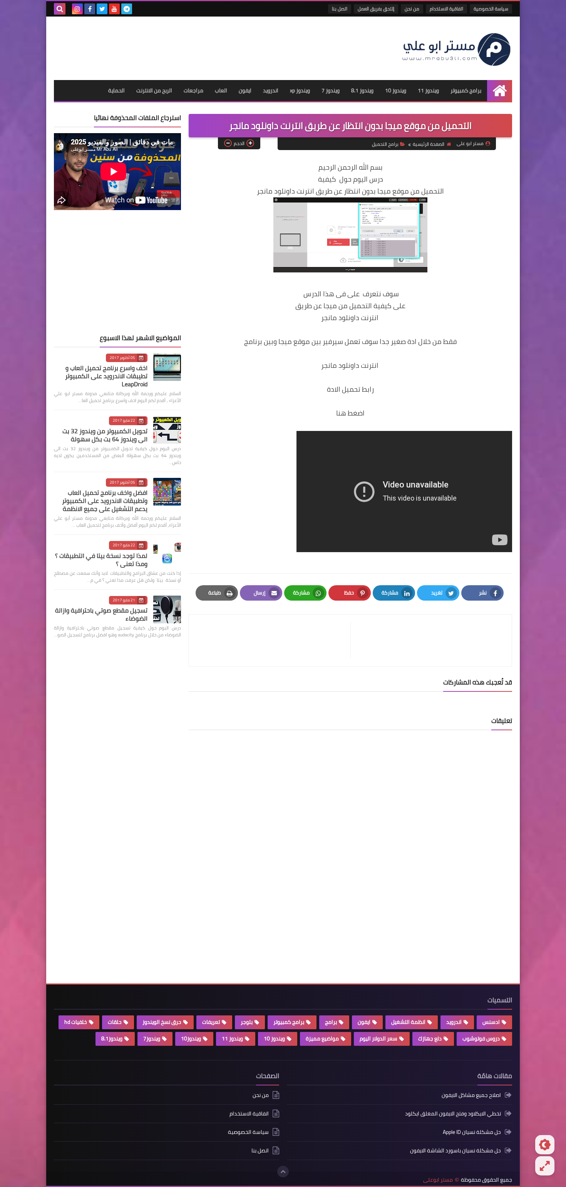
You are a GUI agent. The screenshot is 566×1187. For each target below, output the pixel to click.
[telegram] (126, 8)
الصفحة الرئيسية (428, 144)
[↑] (283, 1171)
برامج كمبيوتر (465, 90)
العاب (221, 90)
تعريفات (211, 1022)
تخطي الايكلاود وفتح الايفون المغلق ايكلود (453, 1114)
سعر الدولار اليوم (378, 1038)
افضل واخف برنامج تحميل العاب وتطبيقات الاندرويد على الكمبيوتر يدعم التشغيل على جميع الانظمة (104, 500)
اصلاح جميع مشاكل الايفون (471, 1095)
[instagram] (77, 8)
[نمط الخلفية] (544, 1165)
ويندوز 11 (428, 90)
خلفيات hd (75, 1022)
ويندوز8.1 (111, 1038)
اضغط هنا (350, 413)
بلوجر (247, 1022)
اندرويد (270, 90)
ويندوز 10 (395, 90)
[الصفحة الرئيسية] (499, 90)
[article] (273, 640)
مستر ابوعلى (438, 1180)
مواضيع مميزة (322, 1038)
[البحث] (59, 9)
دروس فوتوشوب (481, 1038)
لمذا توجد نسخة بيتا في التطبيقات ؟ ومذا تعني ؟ (101, 559)
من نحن (412, 8)
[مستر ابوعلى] (456, 48)
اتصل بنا (339, 8)
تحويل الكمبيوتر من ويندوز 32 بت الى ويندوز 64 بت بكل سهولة (104, 435)
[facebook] (89, 8)
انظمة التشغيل (408, 1022)
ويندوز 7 (331, 90)
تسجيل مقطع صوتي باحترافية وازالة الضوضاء (101, 614)
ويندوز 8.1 (362, 90)
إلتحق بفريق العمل (376, 8)
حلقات (115, 1022)
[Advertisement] (194, 45)
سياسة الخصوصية (491, 8)
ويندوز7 (151, 1038)
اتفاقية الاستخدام (446, 8)
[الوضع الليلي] (544, 1144)
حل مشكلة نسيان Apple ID (472, 1132)
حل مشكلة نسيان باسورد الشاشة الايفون (455, 1150)
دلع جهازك (430, 1038)
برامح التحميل (385, 144)
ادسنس (491, 1022)
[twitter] (102, 8)
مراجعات (193, 90)
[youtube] (114, 8)
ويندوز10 (191, 1038)
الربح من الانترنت (154, 90)
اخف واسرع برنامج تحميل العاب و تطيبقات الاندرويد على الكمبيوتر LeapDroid (106, 376)
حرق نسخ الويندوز (161, 1022)
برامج (331, 1022)
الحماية (116, 90)
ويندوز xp (300, 90)
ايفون (245, 90)
